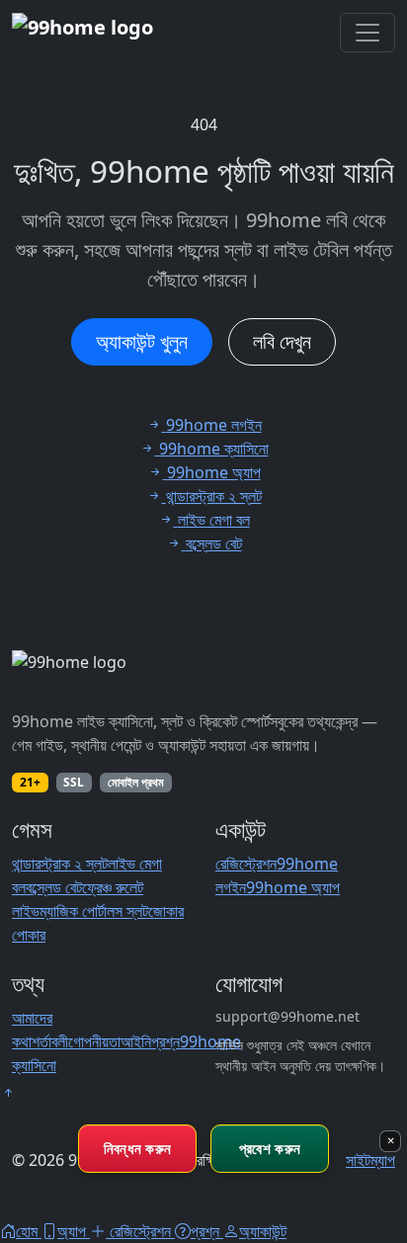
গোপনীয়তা (94, 1041)
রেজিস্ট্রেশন (246, 863)
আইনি (136, 1041)
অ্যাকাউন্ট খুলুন (142, 341)
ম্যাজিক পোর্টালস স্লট (94, 911)
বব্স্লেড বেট (54, 887)
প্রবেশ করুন (269, 1148)
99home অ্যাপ (293, 887)
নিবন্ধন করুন (138, 1148)
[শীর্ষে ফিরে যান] (8, 1093)
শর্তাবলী (50, 1041)
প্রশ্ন (165, 1041)
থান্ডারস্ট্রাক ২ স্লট (60, 863)
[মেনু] (367, 32)
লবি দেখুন (282, 341)
